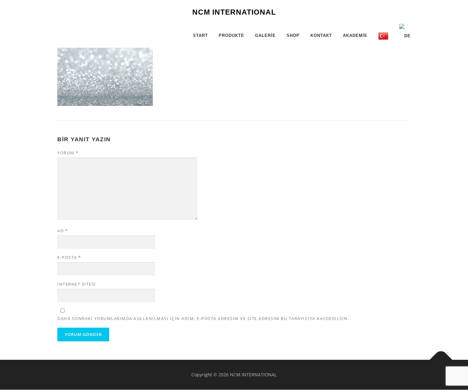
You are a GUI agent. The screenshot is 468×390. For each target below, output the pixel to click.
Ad (62, 230)
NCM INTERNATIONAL (234, 12)
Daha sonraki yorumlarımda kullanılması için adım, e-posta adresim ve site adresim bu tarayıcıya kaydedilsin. (203, 318)
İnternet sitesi (76, 284)
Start (200, 35)
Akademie (355, 35)
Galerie (265, 35)
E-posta (69, 257)
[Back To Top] (441, 360)
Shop (293, 35)
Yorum (68, 153)
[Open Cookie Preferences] (14, 382)
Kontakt (321, 35)
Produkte (231, 35)
